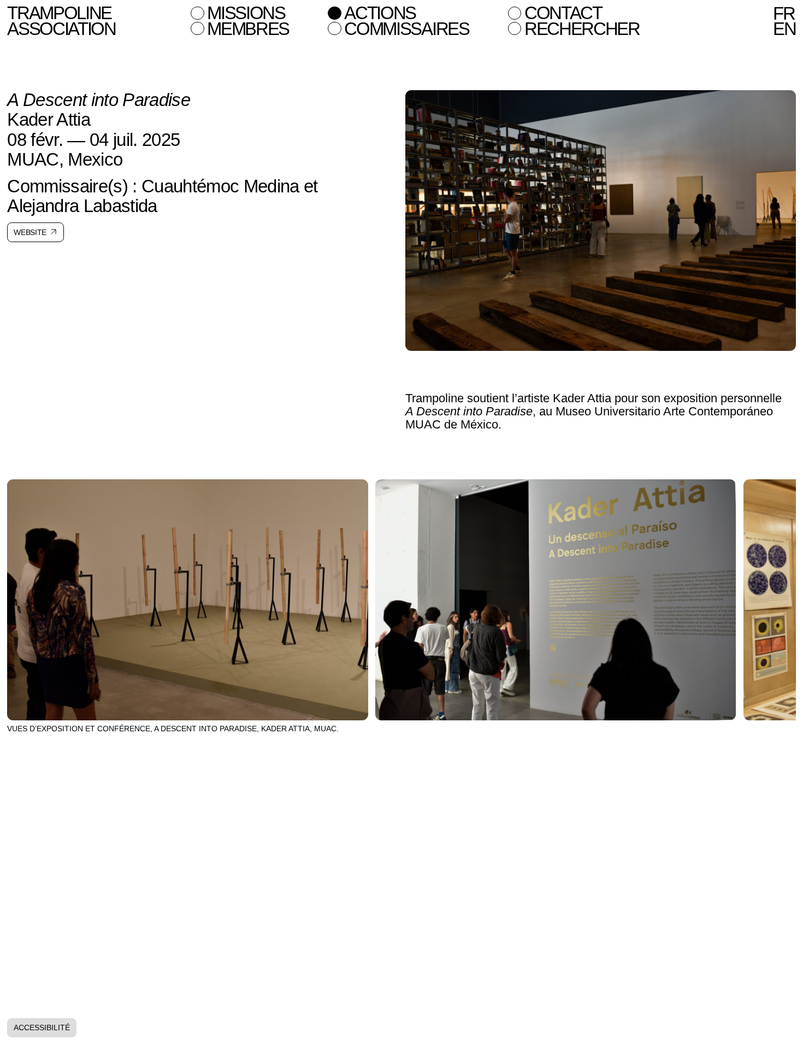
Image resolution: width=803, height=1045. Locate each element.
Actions (380, 13)
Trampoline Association (61, 20)
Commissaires (406, 29)
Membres (248, 29)
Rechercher (582, 29)
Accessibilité (42, 1027)
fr (783, 13)
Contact (563, 13)
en (784, 29)
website (30, 232)
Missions (246, 13)
